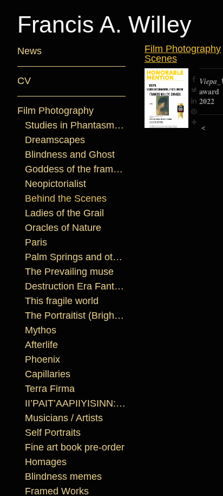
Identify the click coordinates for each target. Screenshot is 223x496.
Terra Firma (50, 388)
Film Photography (55, 110)
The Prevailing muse (69, 271)
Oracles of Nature (63, 227)
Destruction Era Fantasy (75, 286)
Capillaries (47, 374)
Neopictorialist (55, 183)
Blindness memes (63, 476)
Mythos (40, 330)
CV (24, 80)
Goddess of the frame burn (75, 169)
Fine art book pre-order (74, 447)
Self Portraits (53, 432)
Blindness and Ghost (70, 154)
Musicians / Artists (64, 418)
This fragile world (62, 300)
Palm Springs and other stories (75, 257)
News (29, 51)
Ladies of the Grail (64, 213)
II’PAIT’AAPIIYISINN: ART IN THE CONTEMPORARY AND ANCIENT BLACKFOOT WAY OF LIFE (75, 403)
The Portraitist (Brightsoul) (75, 315)
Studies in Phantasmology (75, 125)
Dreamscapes (55, 139)
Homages (46, 461)
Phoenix (42, 359)
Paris (36, 242)
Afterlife (41, 344)
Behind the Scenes (66, 198)
